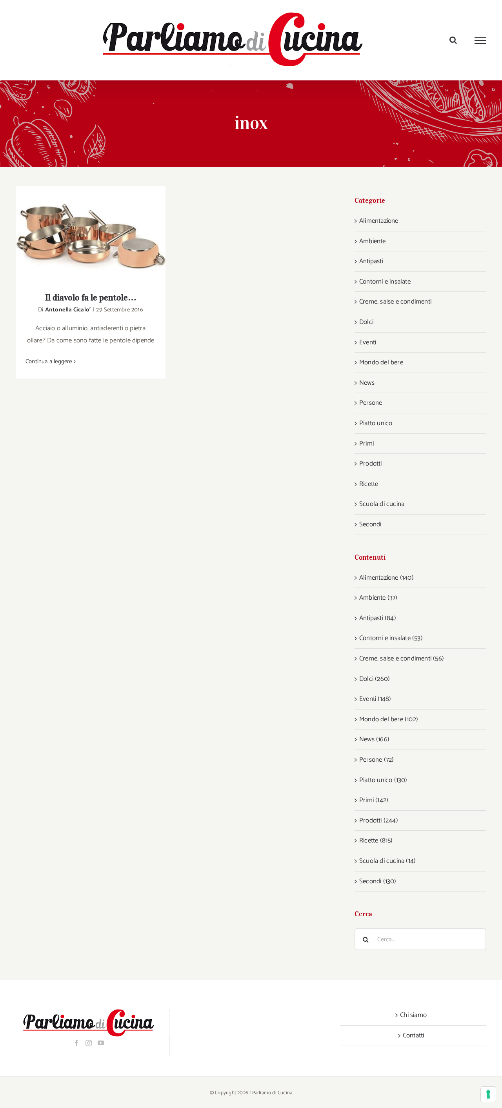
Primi (366, 443)
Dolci (366, 322)
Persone (370, 402)
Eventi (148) (375, 698)
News (367, 382)
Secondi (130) (378, 881)
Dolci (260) (374, 678)
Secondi (370, 524)
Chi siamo (413, 1015)
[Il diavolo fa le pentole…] (91, 234)
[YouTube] (101, 1043)
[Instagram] (88, 1043)
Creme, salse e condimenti (395, 301)
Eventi (367, 342)
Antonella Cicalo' (68, 310)
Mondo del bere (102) (388, 719)
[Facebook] (76, 1043)
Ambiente (372, 241)
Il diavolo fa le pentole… (80, 234)
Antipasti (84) (377, 618)
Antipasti (371, 261)
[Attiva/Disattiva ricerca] (453, 40)
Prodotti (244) (378, 820)
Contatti (413, 1035)
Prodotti (370, 463)
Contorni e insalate (385, 281)
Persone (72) (376, 759)
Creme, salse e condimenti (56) (401, 658)
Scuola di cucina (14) (387, 860)
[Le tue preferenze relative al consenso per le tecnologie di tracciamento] (488, 1094)
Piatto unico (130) (383, 780)
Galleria (101, 234)
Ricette (368, 483)
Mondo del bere (381, 362)
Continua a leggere (48, 361)
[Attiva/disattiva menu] (480, 40)
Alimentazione (378, 220)
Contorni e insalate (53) (391, 638)
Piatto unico (375, 423)
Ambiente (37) (378, 597)
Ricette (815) (376, 840)
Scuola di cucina (381, 504)
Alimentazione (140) (386, 577)
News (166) (374, 739)
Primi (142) (373, 800)
